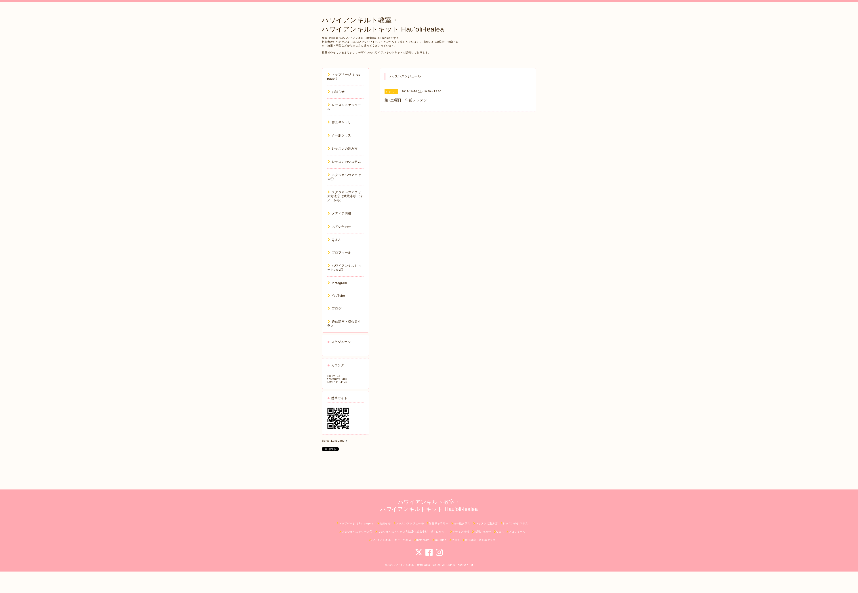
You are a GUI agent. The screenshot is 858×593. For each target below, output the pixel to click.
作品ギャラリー (343, 122)
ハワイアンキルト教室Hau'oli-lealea (417, 565)
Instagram (339, 283)
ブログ (336, 308)
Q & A (336, 239)
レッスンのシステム (346, 161)
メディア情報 (341, 213)
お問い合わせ (341, 226)
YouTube (338, 295)
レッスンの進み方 (345, 148)
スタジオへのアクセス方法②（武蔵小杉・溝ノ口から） (345, 196)
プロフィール (341, 252)
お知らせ (338, 91)
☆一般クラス (341, 135)
